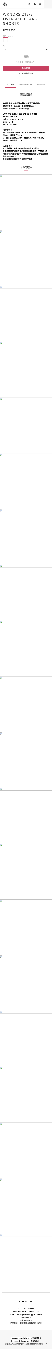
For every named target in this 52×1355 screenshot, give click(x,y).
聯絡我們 (26, 68)
